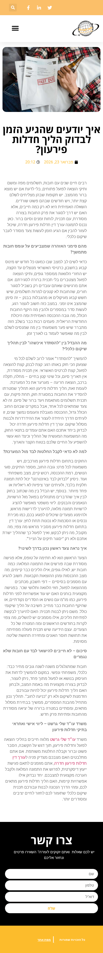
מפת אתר (44, 940)
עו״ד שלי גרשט (63, 739)
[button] (13, 7)
